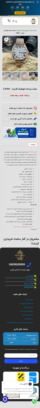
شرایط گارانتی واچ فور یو (26, 303)
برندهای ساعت (25, 31)
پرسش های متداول (28, 315)
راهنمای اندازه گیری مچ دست (21, 118)
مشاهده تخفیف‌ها (20, 13)
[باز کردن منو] (5, 21)
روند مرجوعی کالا (28, 307)
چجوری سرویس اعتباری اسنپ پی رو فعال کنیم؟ (20, 322)
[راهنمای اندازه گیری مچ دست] (35, 118)
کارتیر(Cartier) (33, 152)
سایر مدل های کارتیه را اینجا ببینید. (22, 227)
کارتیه (18, 31)
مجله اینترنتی (29, 299)
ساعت (31, 31)
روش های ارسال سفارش (26, 311)
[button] (6, 40)
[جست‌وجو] (17, 21)
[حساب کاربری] (13, 21)
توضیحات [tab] (32, 145)
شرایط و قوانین (29, 319)
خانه (35, 31)
